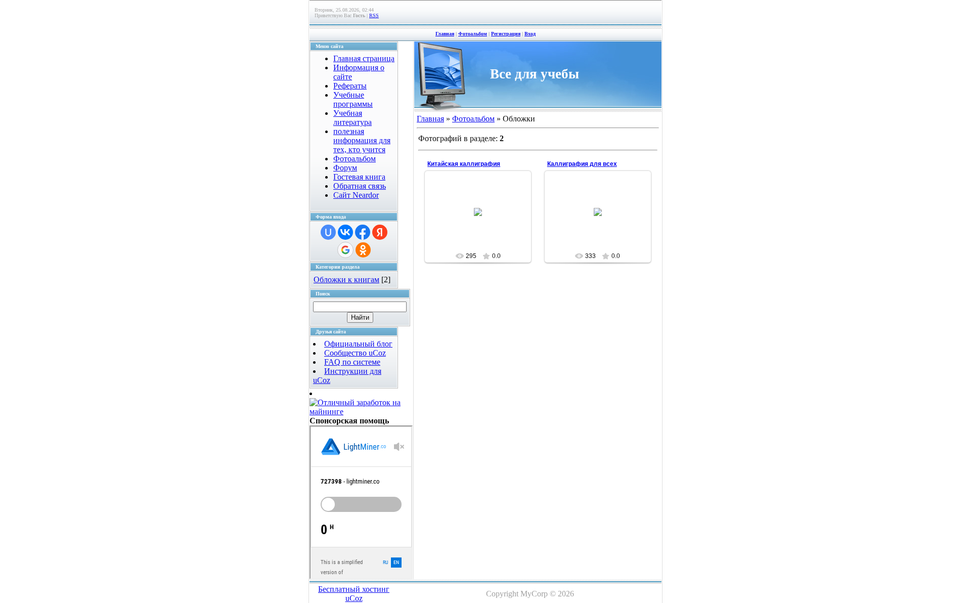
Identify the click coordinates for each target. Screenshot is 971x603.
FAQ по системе (352, 362)
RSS (374, 15)
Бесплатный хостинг (353, 589)
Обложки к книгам (346, 279)
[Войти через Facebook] (362, 232)
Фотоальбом (472, 33)
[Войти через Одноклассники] (363, 249)
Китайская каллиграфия (463, 163)
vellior (482, 220)
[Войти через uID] (328, 232)
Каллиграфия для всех (582, 163)
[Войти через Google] (345, 250)
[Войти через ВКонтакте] (345, 232)
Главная (444, 33)
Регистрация (505, 33)
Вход (530, 33)
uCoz (354, 598)
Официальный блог (358, 343)
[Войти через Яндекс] (379, 232)
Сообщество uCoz (355, 353)
